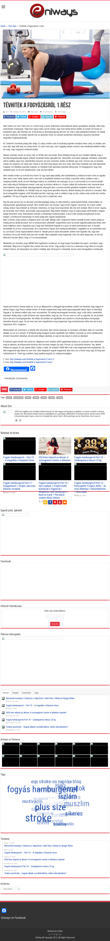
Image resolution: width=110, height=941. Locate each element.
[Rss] (45, 502)
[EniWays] (55, 10)
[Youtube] (60, 502)
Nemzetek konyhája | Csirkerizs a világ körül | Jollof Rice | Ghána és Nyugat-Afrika (40, 698)
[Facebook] (50, 502)
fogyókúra (19, 398)
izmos (28, 398)
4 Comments (47, 112)
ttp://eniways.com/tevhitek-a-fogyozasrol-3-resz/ (32, 362)
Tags (36, 692)
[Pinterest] (55, 502)
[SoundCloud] (65, 502)
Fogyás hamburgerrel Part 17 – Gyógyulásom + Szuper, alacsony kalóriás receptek (19, 485)
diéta (9, 398)
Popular (15, 692)
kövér (36, 398)
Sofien (60, 931)
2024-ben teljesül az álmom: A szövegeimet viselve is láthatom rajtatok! (55, 460)
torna (60, 398)
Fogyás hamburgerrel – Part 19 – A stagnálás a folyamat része (18, 459)
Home (3, 26)
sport (44, 398)
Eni (7, 112)
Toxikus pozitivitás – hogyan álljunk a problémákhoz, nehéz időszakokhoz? (37, 727)
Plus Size (12, 26)
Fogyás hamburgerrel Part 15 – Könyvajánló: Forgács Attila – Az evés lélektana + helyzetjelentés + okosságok (90, 487)
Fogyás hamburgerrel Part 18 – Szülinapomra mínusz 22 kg (89, 459)
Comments (26, 692)
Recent (6, 692)
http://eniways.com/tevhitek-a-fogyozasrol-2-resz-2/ (32, 359)
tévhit (52, 398)
